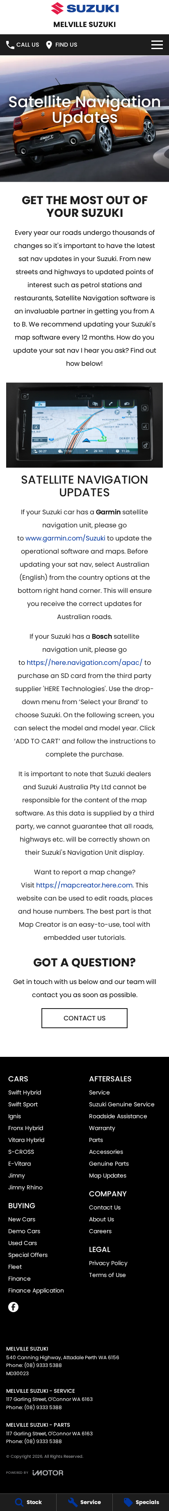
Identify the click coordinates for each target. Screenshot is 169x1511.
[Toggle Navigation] (157, 44)
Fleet (15, 1267)
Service (99, 1092)
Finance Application (36, 1290)
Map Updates (107, 1175)
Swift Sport (23, 1104)
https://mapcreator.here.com (84, 885)
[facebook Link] (13, 1307)
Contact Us (105, 1207)
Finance (19, 1279)
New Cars (21, 1219)
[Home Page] (84, 8)
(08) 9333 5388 (43, 1365)
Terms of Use (107, 1275)
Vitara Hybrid (26, 1140)
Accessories (106, 1152)
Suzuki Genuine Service (122, 1104)
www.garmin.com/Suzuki (65, 538)
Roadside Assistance (118, 1116)
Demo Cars (24, 1231)
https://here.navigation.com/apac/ (85, 662)
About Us (101, 1219)
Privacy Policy (108, 1263)
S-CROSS (21, 1152)
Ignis (14, 1116)
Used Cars (22, 1243)
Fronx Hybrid (25, 1128)
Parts (96, 1140)
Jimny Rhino (25, 1187)
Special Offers (28, 1255)
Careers (100, 1231)
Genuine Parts (109, 1164)
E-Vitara (19, 1164)
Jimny (16, 1175)
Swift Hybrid (24, 1092)
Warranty (102, 1128)
